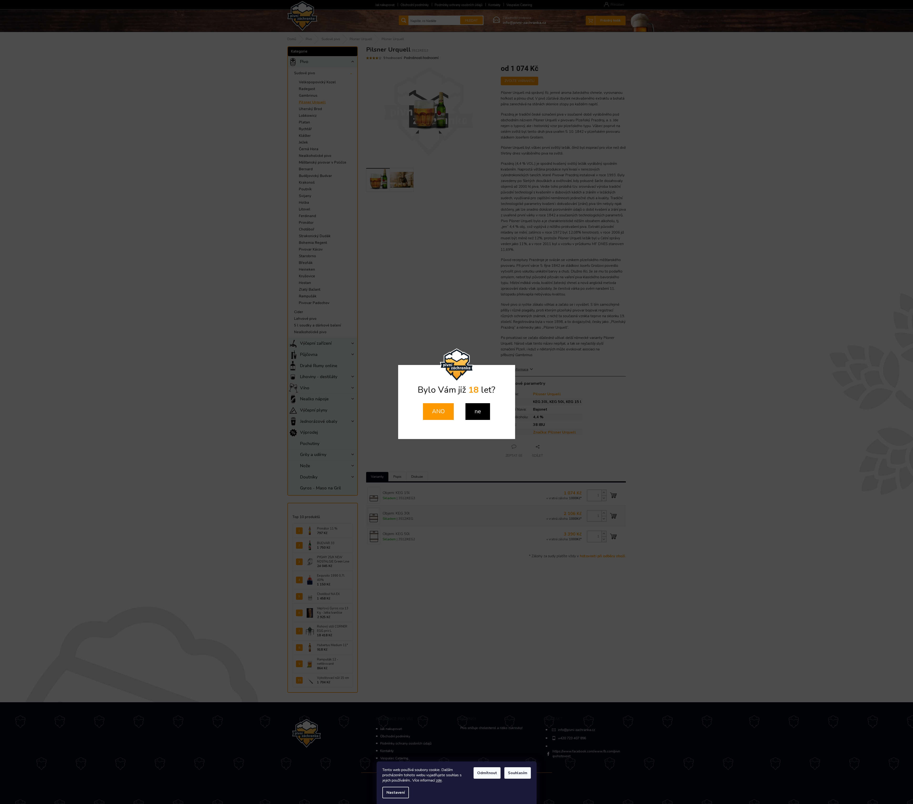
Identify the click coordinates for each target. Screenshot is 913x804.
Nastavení (395, 792)
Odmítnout (487, 773)
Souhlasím (517, 773)
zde (439, 780)
